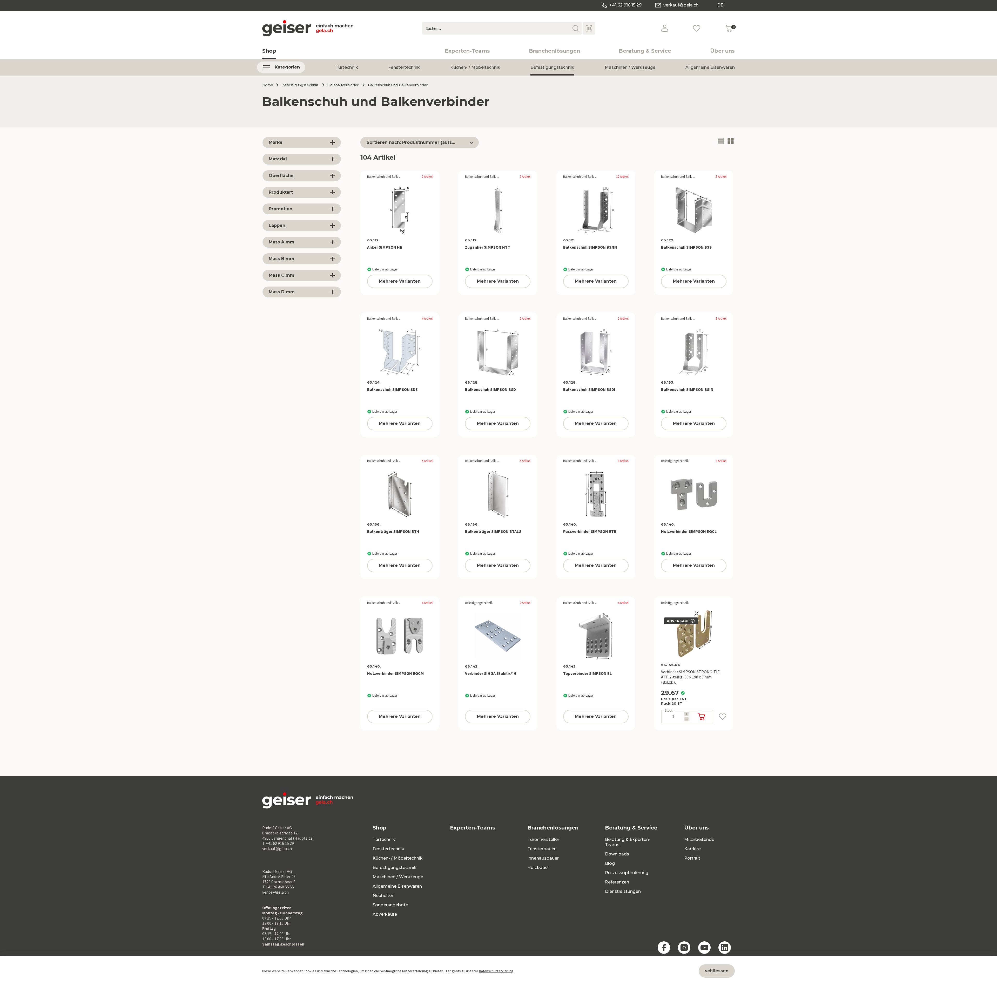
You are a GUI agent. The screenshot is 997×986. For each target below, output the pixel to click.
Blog (610, 863)
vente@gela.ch (275, 892)
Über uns (722, 51)
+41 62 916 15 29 (625, 5)
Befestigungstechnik (552, 67)
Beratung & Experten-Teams (627, 842)
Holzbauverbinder (343, 85)
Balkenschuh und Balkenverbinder (398, 85)
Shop (269, 51)
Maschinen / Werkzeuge (630, 67)
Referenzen (617, 882)
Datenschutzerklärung (496, 971)
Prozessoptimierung (626, 872)
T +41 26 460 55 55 (278, 886)
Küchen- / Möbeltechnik (475, 67)
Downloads (617, 854)
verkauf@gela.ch (680, 5)
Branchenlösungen (554, 51)
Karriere (692, 848)
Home (267, 85)
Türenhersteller (543, 839)
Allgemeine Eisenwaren (710, 67)
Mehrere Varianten (400, 281)
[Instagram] (684, 947)
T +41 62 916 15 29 (278, 843)
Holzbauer (538, 867)
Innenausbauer (543, 858)
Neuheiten (383, 895)
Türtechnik (346, 67)
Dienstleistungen (623, 891)
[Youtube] (704, 947)
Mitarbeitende (699, 839)
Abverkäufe (385, 914)
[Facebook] (664, 947)
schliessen (717, 970)
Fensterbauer (541, 848)
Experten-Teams (467, 51)
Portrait (692, 858)
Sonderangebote (390, 904)
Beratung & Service (645, 51)
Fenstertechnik (404, 67)
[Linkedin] (724, 947)
